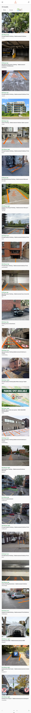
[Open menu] (2, 2)
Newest (11, 10)
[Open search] (28, 2)
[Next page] (27, 710)
